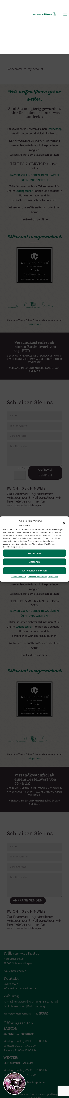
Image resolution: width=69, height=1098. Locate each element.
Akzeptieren (34, 553)
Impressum (53, 577)
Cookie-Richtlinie (18, 577)
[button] (64, 523)
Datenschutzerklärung (37, 577)
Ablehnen (34, 562)
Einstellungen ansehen (34, 570)
